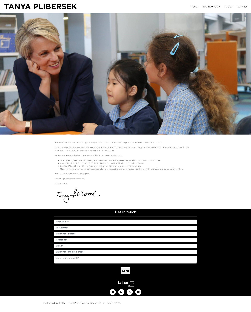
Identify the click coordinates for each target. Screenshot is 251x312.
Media (227, 6)
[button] (19, 74)
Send (125, 270)
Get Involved (210, 6)
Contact (242, 6)
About (194, 6)
